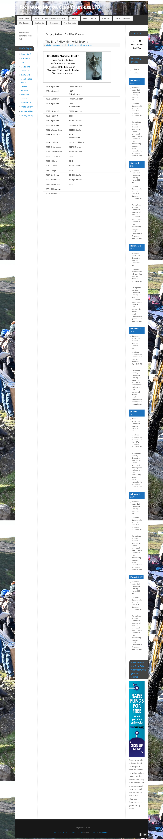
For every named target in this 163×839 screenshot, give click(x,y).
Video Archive (27, 111)
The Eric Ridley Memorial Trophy (66, 41)
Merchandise (24, 23)
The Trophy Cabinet (122, 18)
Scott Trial (105, 18)
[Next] (143, 71)
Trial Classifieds (70, 23)
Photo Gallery (27, 106)
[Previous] (130, 71)
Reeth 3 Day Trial (89, 18)
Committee (54, 23)
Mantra (95, 832)
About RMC (26, 54)
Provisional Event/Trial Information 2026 (50, 18)
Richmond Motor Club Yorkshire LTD (60, 7)
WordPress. (104, 832)
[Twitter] (144, 5)
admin (48, 45)
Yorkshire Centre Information (26, 98)
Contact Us (39, 23)
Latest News (24, 18)
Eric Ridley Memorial (74, 45)
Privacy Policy (27, 115)
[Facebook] (140, 5)
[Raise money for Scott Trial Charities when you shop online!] (137, 719)
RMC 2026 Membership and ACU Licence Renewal (26, 82)
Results (74, 18)
